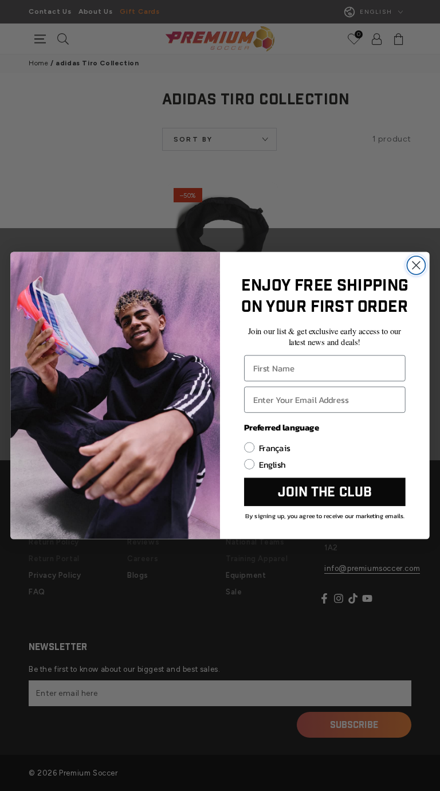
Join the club (324, 491)
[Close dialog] (416, 265)
